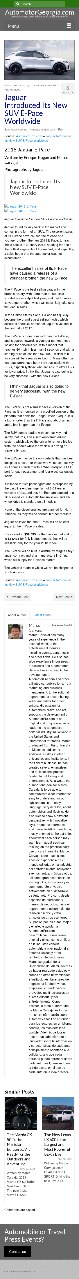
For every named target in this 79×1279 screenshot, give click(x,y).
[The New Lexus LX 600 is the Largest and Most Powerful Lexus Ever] (22, 1113)
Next (71, 1150)
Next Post (63, 597)
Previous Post (19, 597)
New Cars (49, 129)
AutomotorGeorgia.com (39, 12)
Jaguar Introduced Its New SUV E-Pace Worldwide (37, 138)
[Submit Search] (17, 4)
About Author (17, 615)
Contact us (17, 1251)
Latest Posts (42, 615)
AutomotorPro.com (29, 136)
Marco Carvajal (19, 129)
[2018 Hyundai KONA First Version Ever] (59, 1113)
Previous (8, 1150)
